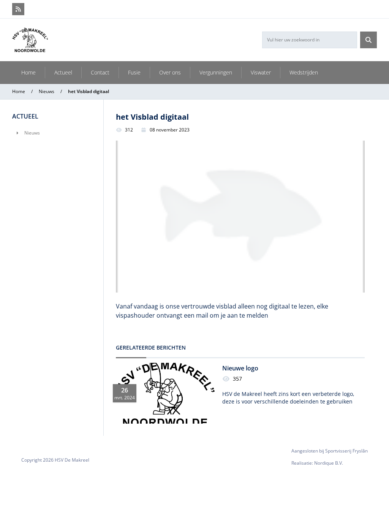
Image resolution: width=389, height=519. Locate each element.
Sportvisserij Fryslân (346, 451)
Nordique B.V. (328, 463)
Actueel (63, 72)
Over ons (170, 72)
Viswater (261, 72)
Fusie (134, 72)
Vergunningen (215, 72)
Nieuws (46, 91)
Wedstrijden (303, 72)
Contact (100, 72)
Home (28, 72)
